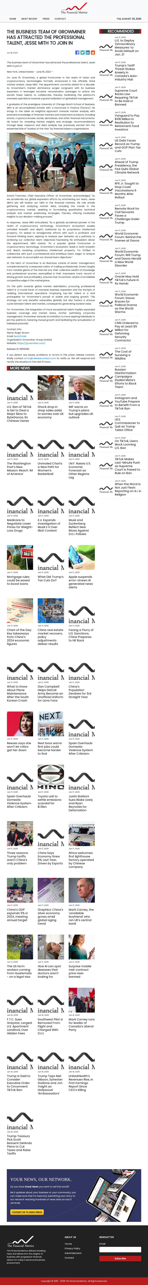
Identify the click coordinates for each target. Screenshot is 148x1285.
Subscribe (120, 1258)
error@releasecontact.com (40, 358)
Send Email (20, 336)
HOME (12, 18)
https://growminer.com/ (31, 343)
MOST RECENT (29, 18)
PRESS (46, 18)
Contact (69, 1257)
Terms (68, 1244)
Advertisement (73, 1253)
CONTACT (60, 18)
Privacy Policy (72, 1248)
